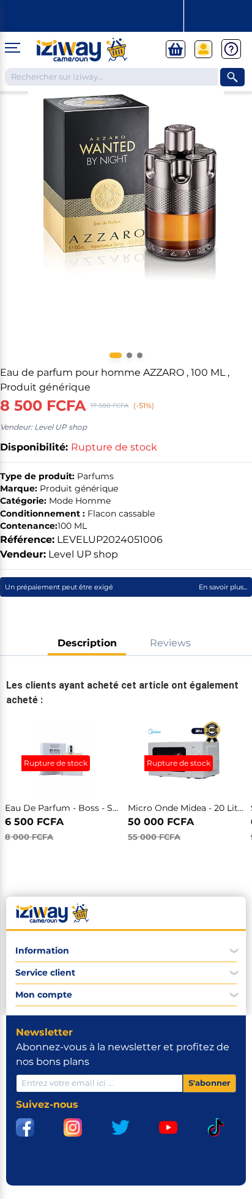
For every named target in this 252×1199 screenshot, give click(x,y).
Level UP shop (83, 554)
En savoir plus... (223, 587)
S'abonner (209, 1083)
